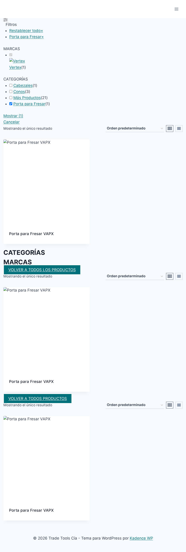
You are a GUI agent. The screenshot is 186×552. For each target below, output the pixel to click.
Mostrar (13, 116)
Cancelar (11, 122)
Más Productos (27, 97)
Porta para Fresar (29, 104)
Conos (19, 91)
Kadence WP (141, 538)
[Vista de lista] (179, 128)
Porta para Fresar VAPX (31, 233)
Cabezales (23, 85)
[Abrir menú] (176, 8)
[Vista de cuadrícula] (169, 128)
